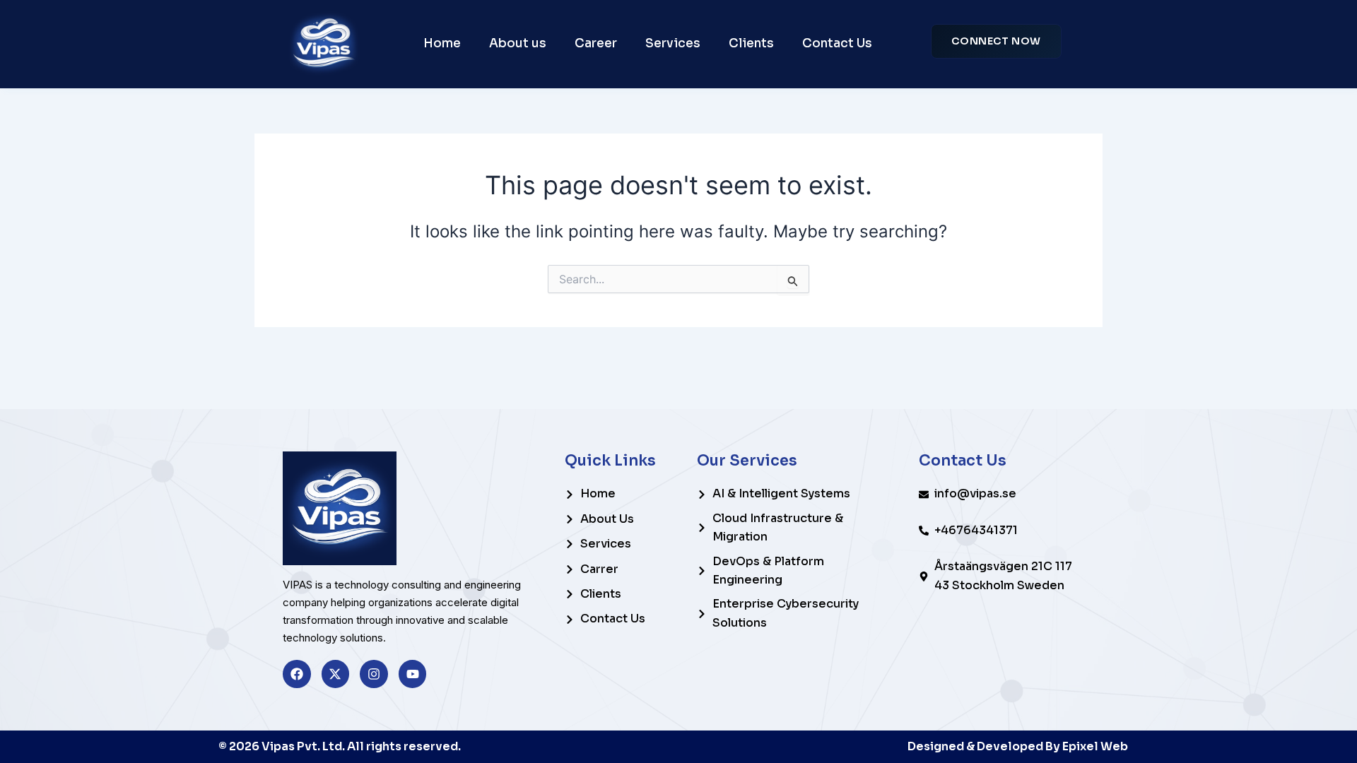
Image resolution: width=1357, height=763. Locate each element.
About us (517, 43)
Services (672, 43)
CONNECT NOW (996, 41)
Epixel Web (1095, 746)
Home (442, 43)
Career (596, 43)
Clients (751, 43)
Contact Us (837, 43)
